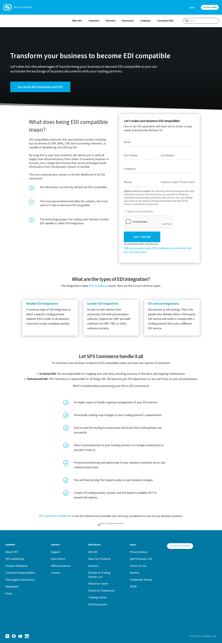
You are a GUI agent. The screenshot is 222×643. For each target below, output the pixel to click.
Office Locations (61, 566)
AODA (133, 586)
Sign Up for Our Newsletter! (180, 546)
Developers (12, 586)
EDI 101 (93, 552)
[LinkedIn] (27, 636)
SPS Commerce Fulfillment (55, 516)
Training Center (97, 597)
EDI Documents (97, 604)
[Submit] (186, 20)
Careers (55, 572)
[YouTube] (20, 636)
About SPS (11, 552)
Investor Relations (16, 566)
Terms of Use (138, 566)
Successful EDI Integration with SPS (40, 87)
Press (8, 593)
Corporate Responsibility (20, 572)
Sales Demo (58, 559)
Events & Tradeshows (101, 590)
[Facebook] (14, 636)
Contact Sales (209, 7)
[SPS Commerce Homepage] (18, 7)
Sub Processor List (141, 559)
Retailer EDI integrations (42, 303)
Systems (93, 566)
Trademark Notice (141, 579)
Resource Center (98, 583)
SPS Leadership (14, 559)
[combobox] (201, 21)
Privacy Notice (138, 552)
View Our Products (99, 559)
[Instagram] (7, 636)
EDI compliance (98, 286)
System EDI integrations (103, 303)
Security (134, 572)
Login (191, 7)
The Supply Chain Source (20, 579)
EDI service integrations (163, 303)
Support (55, 552)
